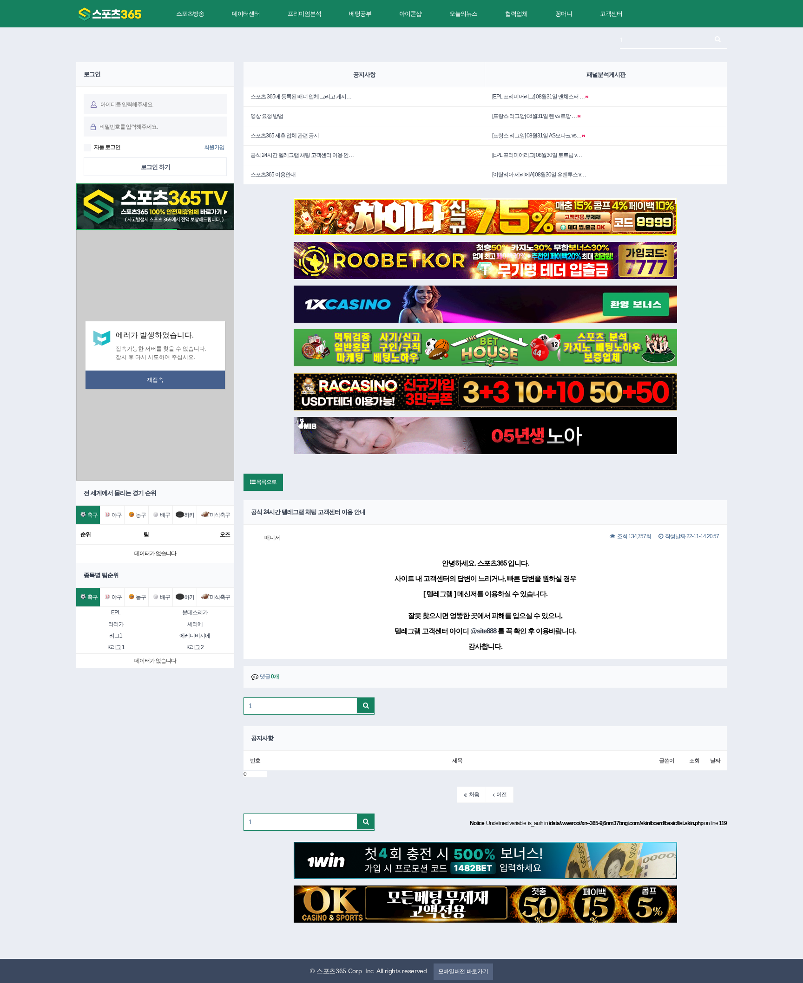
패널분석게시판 (605, 74)
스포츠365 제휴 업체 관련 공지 (284, 135)
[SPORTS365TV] (110, 14)
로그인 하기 (155, 166)
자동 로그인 (107, 147)
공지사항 (364, 74)
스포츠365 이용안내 (273, 174)
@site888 (483, 631)
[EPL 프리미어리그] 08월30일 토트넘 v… (537, 155)
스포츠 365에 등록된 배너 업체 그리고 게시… (300, 96)
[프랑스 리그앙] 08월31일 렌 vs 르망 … (534, 116)
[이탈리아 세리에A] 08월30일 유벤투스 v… (539, 174)
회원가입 (214, 147)
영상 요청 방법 (266, 116)
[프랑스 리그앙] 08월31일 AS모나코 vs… (536, 135)
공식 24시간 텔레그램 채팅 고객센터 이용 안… (302, 155)
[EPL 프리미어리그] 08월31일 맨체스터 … (538, 96)
